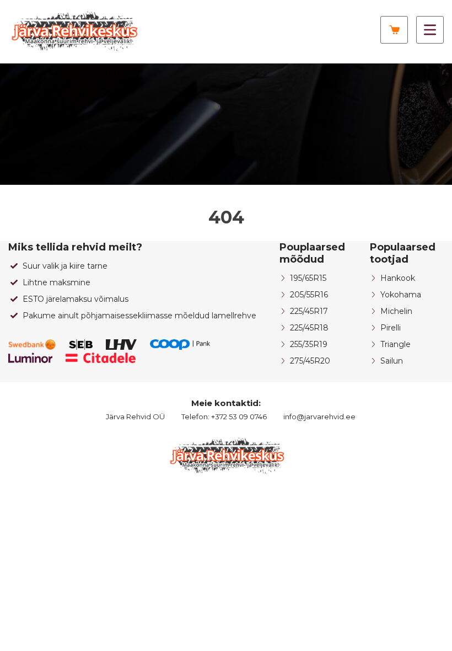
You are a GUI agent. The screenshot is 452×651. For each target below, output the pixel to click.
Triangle (395, 344)
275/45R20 (310, 361)
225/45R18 (309, 328)
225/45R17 (309, 311)
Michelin (396, 311)
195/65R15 (308, 278)
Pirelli (390, 328)
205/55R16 (309, 295)
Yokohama (400, 295)
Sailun (391, 361)
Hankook (397, 278)
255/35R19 (308, 344)
